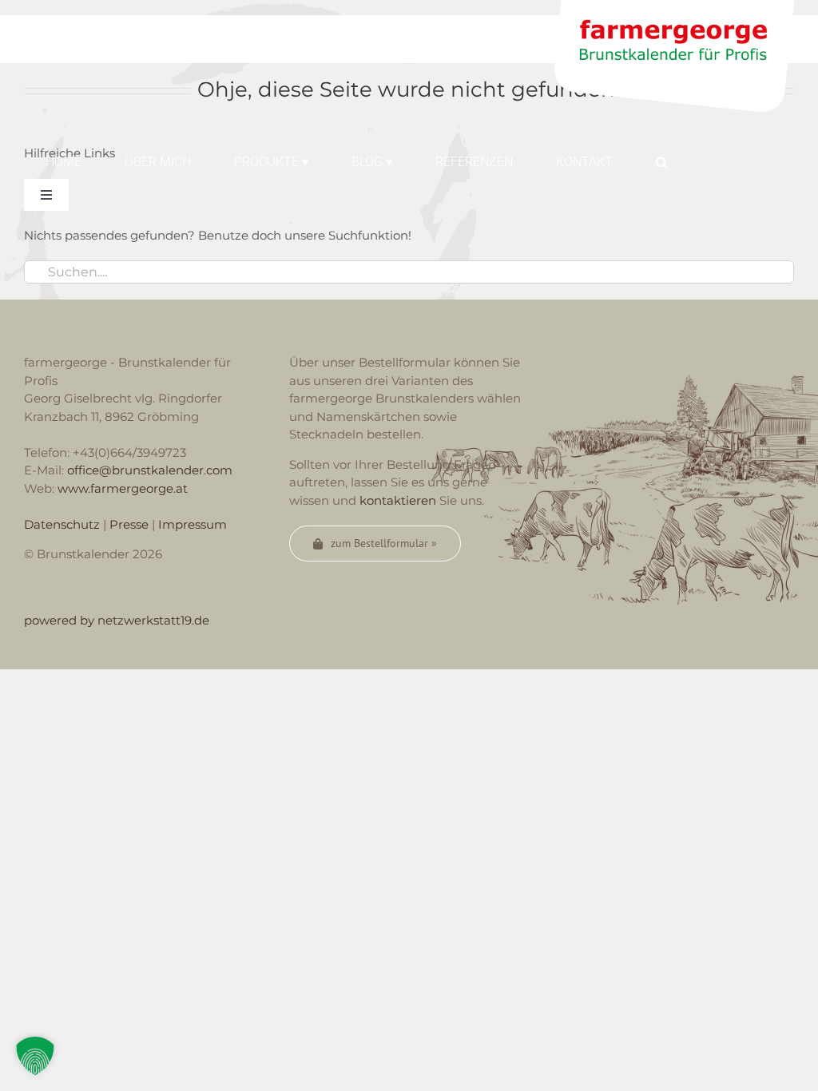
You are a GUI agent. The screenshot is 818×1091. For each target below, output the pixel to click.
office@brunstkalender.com (149, 470)
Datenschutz (62, 524)
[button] (661, 160)
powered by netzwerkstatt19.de (116, 620)
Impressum (192, 524)
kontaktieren (397, 500)
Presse (129, 524)
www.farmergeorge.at (123, 488)
